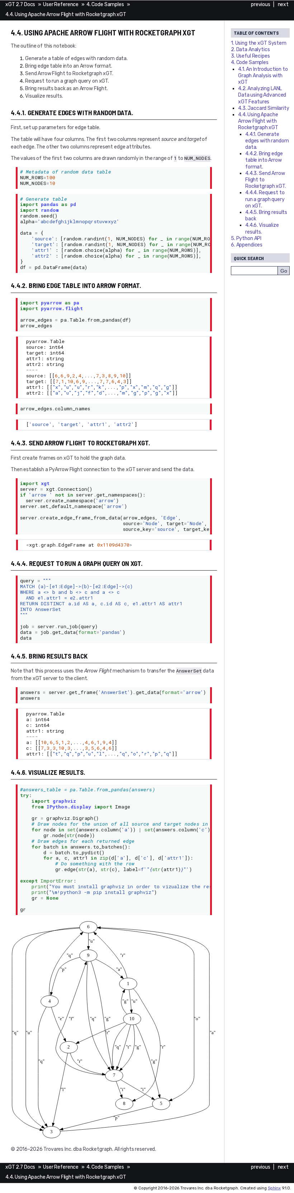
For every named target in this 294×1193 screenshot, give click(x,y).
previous (260, 4)
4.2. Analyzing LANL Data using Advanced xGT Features (262, 94)
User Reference (61, 4)
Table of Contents (256, 33)
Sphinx (274, 1188)
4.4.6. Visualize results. (262, 228)
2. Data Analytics (250, 50)
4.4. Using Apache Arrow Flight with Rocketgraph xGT (65, 14)
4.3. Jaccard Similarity (263, 108)
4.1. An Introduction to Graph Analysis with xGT (263, 75)
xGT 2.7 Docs (20, 4)
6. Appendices (246, 245)
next (283, 4)
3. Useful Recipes (250, 56)
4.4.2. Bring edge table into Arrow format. (264, 160)
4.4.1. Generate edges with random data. (267, 140)
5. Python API (246, 238)
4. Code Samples (105, 4)
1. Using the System (258, 43)
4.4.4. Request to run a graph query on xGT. (265, 199)
